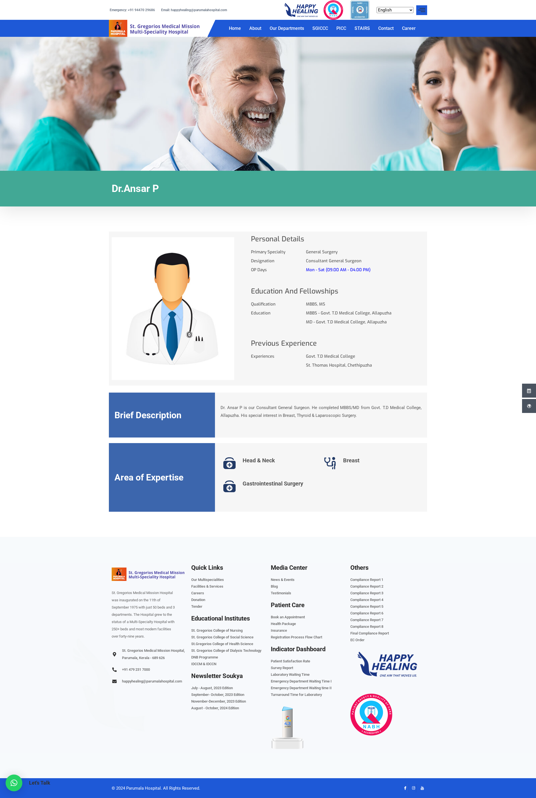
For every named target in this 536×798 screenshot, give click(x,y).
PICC (341, 28)
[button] (14, 783)
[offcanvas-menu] (421, 10)
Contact (386, 28)
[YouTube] (420, 788)
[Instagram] (412, 788)
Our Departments (287, 28)
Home (235, 28)
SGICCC (320, 28)
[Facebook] (403, 788)
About (255, 28)
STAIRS (362, 28)
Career (409, 28)
